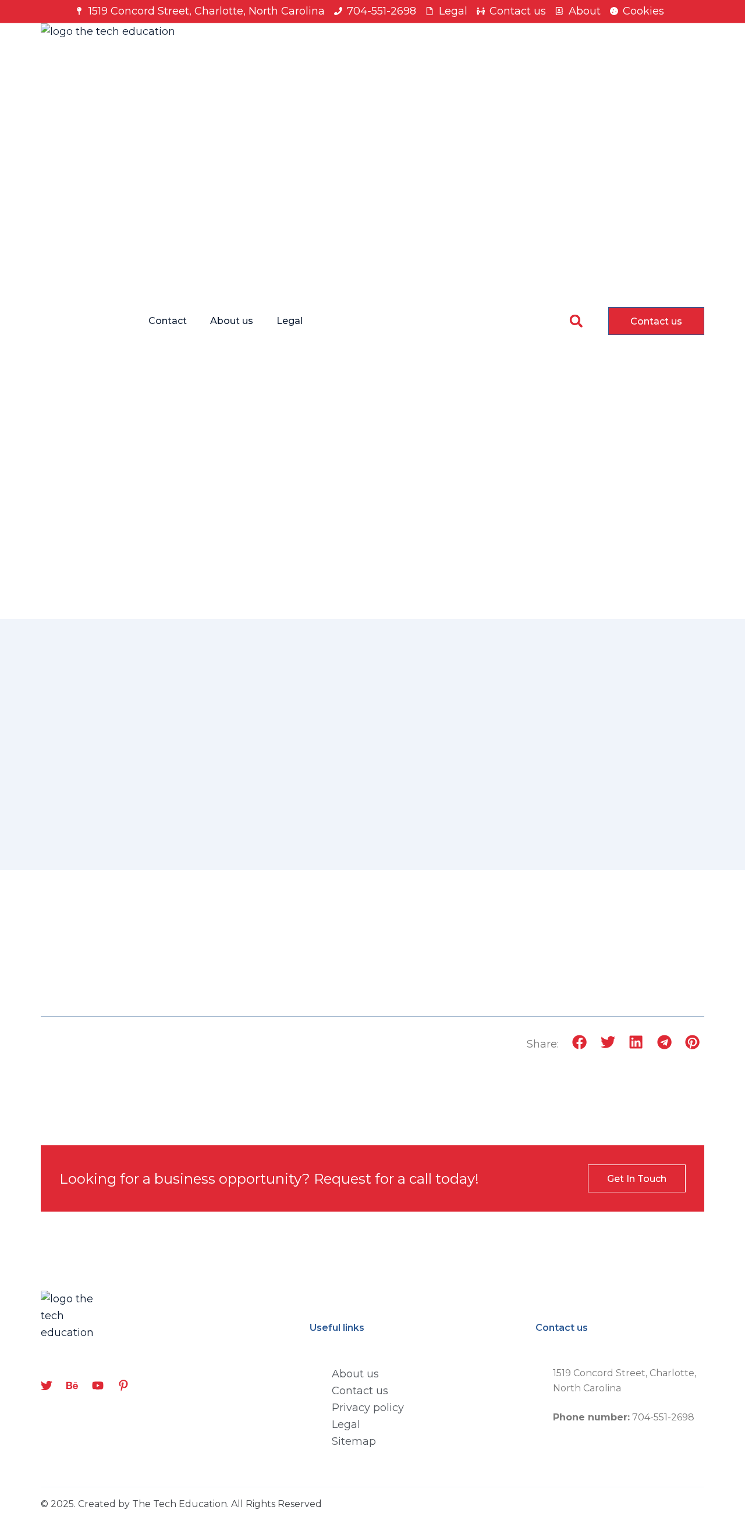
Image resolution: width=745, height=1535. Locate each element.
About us (231, 320)
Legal (289, 320)
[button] (576, 321)
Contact (167, 320)
